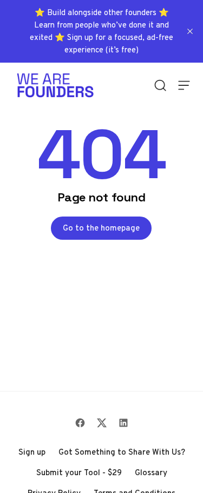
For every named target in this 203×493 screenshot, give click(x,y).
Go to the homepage (101, 228)
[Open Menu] (184, 85)
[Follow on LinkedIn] (123, 423)
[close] (190, 31)
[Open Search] (160, 85)
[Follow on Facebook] (80, 423)
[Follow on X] (102, 423)
